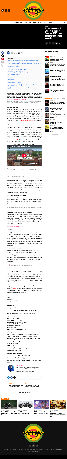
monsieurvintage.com (20, 373)
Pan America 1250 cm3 (27, 120)
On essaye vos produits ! (58, 449)
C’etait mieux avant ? (19, 22)
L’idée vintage (20, 449)
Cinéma (39, 22)
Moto (30, 22)
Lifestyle (44, 22)
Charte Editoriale (39, 449)
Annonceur (6, 449)
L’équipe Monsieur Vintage (30, 449)
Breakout (15, 139)
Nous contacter (13, 449)
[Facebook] (11, 377)
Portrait (50, 22)
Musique (34, 22)
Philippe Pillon (17, 53)
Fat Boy (14, 288)
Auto (26, 22)
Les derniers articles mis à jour (34, 451)
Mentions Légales (48, 449)
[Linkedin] (8, 377)
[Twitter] (14, 377)
